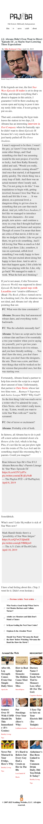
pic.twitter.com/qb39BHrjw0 (16, 543)
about (34, 28)
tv (13, 28)
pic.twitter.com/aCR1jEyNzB (17, 475)
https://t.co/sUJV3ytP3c (14, 472)
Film (19, 49)
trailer (19, 88)
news (20, 28)
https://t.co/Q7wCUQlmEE (16, 539)
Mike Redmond (10, 49)
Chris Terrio (22, 388)
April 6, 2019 (9, 482)
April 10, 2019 (9, 549)
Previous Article (16, 599)
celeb (27, 28)
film (7, 28)
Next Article (29, 599)
